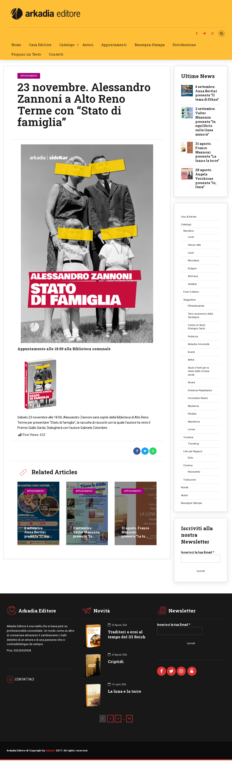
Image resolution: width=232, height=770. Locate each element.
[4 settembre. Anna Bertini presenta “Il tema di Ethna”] (38, 513)
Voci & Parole (188, 216)
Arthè (191, 359)
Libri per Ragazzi (192, 451)
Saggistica (189, 299)
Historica (193, 336)
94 (129, 718)
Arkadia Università (198, 344)
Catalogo (67, 44)
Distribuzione (184, 44)
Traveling (193, 443)
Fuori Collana (191, 291)
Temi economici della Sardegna (200, 315)
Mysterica (193, 406)
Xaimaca (193, 276)
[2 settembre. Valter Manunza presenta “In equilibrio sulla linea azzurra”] (87, 513)
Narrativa (188, 230)
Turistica (188, 437)
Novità (184, 487)
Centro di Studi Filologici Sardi (196, 326)
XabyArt (50, 750)
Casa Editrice (40, 44)
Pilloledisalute (196, 305)
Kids (190, 457)
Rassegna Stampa (150, 44)
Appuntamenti (114, 44)
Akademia (194, 421)
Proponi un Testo (26, 54)
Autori (87, 44)
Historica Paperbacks (200, 390)
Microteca (193, 260)
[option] (87, 243)
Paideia (192, 413)
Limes (191, 429)
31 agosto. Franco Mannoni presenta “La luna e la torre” (135, 534)
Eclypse (192, 268)
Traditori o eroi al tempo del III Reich (126, 634)
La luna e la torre (124, 691)
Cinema (188, 465)
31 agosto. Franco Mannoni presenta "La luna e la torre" (207, 152)
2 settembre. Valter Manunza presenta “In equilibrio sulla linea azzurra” (86, 536)
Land (191, 252)
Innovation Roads (198, 398)
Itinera (191, 382)
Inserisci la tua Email (197, 552)
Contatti (56, 54)
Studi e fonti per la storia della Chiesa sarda (198, 371)
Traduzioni (189, 479)
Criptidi (116, 661)
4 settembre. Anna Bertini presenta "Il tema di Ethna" (207, 93)
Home (16, 44)
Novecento (194, 471)
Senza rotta (194, 244)
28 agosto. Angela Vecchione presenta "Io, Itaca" (205, 178)
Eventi (191, 352)
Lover (191, 236)
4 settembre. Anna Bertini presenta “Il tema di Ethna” (37, 534)
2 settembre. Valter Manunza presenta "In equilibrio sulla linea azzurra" (205, 122)
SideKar (192, 284)
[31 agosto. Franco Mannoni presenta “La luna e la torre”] (135, 513)
